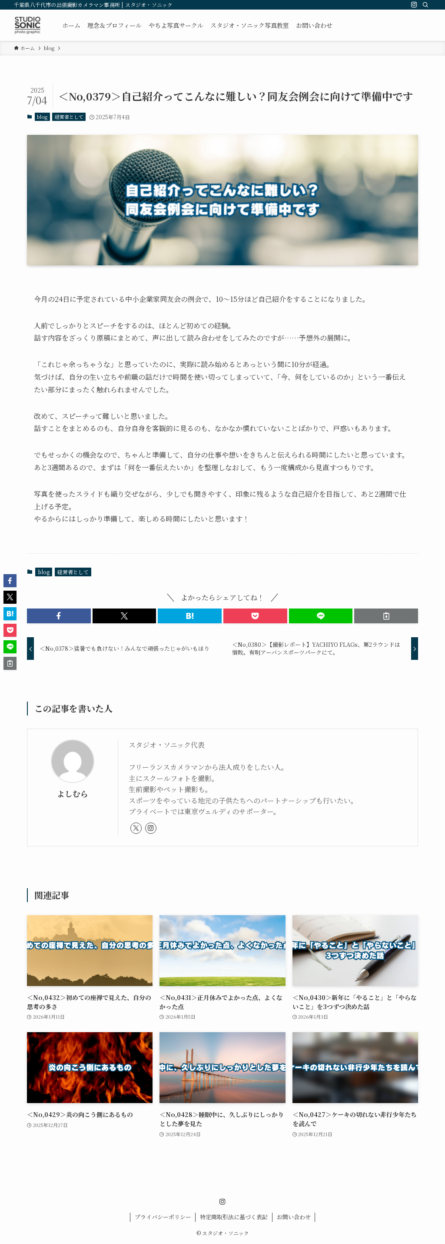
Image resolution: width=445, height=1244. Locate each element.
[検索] (425, 5)
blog (42, 116)
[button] (59, 616)
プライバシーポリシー (163, 1217)
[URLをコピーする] (386, 616)
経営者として (69, 116)
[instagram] (414, 5)
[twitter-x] (136, 828)
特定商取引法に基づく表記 (234, 1217)
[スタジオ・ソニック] (27, 25)
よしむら (72, 793)
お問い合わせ (294, 1217)
